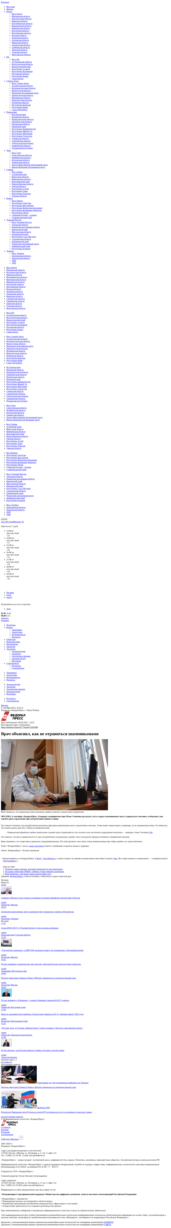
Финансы (16, 637)
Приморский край (20, 234)
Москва (9, 9)
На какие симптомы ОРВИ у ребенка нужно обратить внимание (34, 871)
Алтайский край (19, 174)
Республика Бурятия (21, 249)
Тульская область (19, 52)
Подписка (16, 666)
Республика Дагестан (21, 203)
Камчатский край (20, 229)
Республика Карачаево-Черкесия (26, 210)
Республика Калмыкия (22, 71)
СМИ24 (107, 1224)
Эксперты (10, 649)
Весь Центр (17, 14)
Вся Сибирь (17, 172)
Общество (11, 639)
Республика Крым (20, 76)
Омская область (19, 186)
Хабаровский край (20, 241)
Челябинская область (21, 158)
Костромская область (21, 33)
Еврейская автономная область (26, 227)
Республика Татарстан (22, 136)
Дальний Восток (14, 220)
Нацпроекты (12, 644)
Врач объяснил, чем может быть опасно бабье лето (28, 874)
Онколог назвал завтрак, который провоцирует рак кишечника (34, 869)
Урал (8, 150)
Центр (9, 11)
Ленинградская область (22, 95)
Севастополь (17, 78)
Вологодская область (21, 90)
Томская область (19, 196)
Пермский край (19, 126)
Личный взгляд (19, 658)
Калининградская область (23, 88)
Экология (10, 646)
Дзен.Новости (49, 858)
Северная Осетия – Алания (24, 215)
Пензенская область (21, 124)
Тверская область (19, 50)
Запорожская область (21, 256)
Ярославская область (21, 55)
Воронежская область (21, 26)
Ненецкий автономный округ (25, 93)
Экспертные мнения (21, 656)
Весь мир (10, 7)
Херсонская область (21, 258)
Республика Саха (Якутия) (24, 237)
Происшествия (13, 642)
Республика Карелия (21, 105)
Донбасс (10, 251)
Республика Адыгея (21, 69)
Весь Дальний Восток (22, 222)
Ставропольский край (22, 217)
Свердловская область (22, 155)
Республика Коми (20, 107)
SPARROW (108, 1222)
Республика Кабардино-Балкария (27, 208)
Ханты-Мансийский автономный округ (30, 165)
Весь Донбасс (18, 253)
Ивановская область (21, 28)
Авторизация (7, 1134)
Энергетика (17, 632)
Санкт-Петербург (20, 110)
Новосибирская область (22, 184)
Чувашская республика (22, 148)
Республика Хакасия (21, 193)
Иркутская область (20, 177)
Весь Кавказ (17, 201)
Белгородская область (22, 19)
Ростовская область (20, 74)
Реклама (10, 592)
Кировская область (20, 117)
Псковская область (20, 102)
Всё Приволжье (19, 114)
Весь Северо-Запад (20, 83)
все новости (6, 1062)
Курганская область (21, 160)
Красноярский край (21, 181)
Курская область (19, 35)
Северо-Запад (12, 81)
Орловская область (20, 40)
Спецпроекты (12, 663)
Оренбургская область (22, 122)
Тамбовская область (21, 47)
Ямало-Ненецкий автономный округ (28, 167)
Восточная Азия (19, 971)
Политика (10, 625)
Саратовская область (21, 141)
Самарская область (20, 138)
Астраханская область (22, 62)
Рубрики (5, 620)
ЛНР (14, 261)
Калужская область (20, 31)
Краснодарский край (21, 66)
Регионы (5, 2)
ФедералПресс (10, 861)
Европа (13, 1057)
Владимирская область (22, 23)
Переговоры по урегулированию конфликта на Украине (62, 1083)
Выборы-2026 (43, 1107)
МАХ (39, 858)
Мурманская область (21, 98)
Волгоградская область (22, 64)
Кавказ (9, 198)
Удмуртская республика (22, 143)
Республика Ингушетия (22, 205)
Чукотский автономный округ (25, 244)
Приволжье (11, 112)
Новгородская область (22, 100)
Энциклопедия (18, 651)
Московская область (21, 16)
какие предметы (36, 846)
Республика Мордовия (22, 134)
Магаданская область (21, 232)
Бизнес (9, 627)
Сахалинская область (21, 239)
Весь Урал (16, 153)
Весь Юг (16, 59)
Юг (7, 57)
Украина (14, 919)
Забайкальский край (21, 246)
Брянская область (20, 21)
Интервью (16, 661)
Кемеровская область (21, 179)
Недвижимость (19, 634)
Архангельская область (22, 86)
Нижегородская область (23, 119)
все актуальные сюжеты (12, 1117)
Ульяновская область (21, 146)
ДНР (14, 263)
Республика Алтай (20, 189)
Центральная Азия (19, 1021)
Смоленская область (21, 45)
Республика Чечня (20, 213)
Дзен (115, 858)
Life (150, 832)
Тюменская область (20, 162)
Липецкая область (20, 38)
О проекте (5, 1127)
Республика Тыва (20, 191)
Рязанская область (20, 43)
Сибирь (9, 169)
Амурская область (20, 225)
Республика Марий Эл (22, 131)
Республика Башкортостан (24, 129)
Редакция (5, 1132)
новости (5, 618)
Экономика (17, 630)
